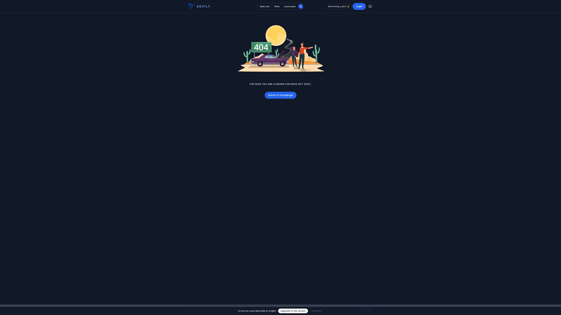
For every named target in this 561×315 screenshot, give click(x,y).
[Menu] (370, 6)
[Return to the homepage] (194, 6)
